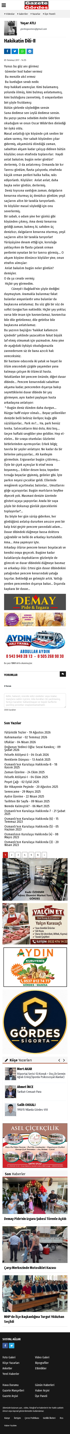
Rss (61, 1418)
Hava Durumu (10, 1385)
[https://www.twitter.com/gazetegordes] (11, 1345)
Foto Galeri (8, 1357)
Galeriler (23, 13)
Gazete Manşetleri (13, 1390)
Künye (7, 1418)
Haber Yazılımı (10, 1425)
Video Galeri (42, 1357)
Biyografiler (42, 1363)
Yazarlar (36, 13)
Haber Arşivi (42, 1390)
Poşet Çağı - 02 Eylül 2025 (21, 782)
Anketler (7, 1368)
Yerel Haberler (10, 1374)
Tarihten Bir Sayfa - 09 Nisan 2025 (27, 801)
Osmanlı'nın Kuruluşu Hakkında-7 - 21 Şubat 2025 (34, 812)
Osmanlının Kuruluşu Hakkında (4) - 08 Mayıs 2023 (31, 835)
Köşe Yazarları (10, 1363)
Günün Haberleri (44, 1385)
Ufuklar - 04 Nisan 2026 (20, 742)
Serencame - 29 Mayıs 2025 (22, 791)
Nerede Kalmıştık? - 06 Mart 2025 (26, 806)
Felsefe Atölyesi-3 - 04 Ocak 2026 (26, 755)
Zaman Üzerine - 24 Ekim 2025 (24, 772)
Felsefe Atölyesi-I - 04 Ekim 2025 (26, 777)
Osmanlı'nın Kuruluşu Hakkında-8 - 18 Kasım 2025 (30, 765)
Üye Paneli (49, 13)
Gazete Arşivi (10, 1396)
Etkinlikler (41, 1368)
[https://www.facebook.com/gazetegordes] (5, 1345)
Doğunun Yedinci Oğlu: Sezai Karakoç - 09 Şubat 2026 (32, 748)
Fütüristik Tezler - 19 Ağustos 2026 (27, 732)
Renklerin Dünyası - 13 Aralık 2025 (27, 759)
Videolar (10, 13)
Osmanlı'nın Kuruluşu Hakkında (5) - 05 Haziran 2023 (31, 828)
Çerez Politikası (32, 1418)
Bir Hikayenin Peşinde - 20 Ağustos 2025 (31, 787)
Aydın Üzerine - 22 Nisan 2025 (24, 796)
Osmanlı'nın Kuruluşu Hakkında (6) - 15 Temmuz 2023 (31, 820)
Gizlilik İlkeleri (49, 1418)
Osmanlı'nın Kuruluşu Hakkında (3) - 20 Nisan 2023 (31, 843)
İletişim (17, 1418)
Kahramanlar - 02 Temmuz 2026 (25, 737)
